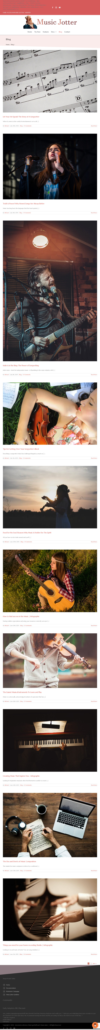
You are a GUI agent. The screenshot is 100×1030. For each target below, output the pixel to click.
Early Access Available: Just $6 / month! (17, 12)
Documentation (11, 988)
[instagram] (56, 7)
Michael (7, 126)
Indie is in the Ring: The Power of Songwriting (21, 365)
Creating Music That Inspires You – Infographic (21, 776)
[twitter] (7, 1028)
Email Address (7, 1019)
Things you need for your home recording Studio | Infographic (28, 945)
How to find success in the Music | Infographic (21, 616)
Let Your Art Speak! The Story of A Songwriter (21, 117)
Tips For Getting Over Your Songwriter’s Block (21, 449)
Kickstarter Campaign (12, 991)
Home (8, 985)
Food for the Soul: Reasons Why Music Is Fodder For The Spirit (27, 532)
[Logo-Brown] (50, 16)
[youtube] (59, 7)
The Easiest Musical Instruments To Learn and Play (22, 692)
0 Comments (27, 126)
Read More (94, 126)
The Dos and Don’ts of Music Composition (19, 861)
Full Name (6, 1022)
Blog (21, 126)
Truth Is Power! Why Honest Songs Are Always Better (23, 203)
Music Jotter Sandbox (12, 994)
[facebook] (52, 7)
